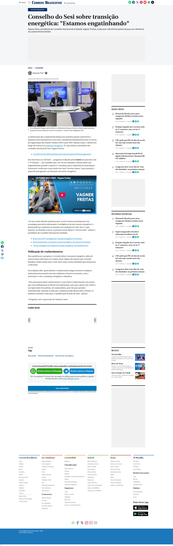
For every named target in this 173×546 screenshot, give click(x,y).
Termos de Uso (23, 501)
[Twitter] (137, 3)
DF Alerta (136, 461)
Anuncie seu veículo (116, 464)
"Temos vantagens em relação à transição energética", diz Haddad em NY (60, 245)
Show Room (91, 477)
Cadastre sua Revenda (116, 485)
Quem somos (22, 496)
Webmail (67, 461)
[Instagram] (141, 3)
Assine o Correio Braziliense (72, 505)
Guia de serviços (92, 474)
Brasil (20, 469)
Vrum (113, 458)
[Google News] (148, 3)
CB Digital (67, 497)
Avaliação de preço (115, 472)
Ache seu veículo (115, 461)
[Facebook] (133, 3)
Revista (135, 479)
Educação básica (46, 461)
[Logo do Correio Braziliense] (47, 3)
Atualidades (136, 482)
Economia (39, 68)
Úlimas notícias (92, 472)
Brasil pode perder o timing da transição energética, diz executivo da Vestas (62, 242)
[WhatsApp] (129, 3)
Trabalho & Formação (48, 466)
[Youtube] (144, 3)
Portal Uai (136, 494)
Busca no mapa (92, 466)
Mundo (21, 474)
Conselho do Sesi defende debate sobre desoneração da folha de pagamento (62, 154)
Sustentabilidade (46, 356)
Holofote (21, 488)
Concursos (47, 494)
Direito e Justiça (69, 494)
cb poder (32, 356)
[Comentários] (2, 259)
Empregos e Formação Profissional (74, 476)
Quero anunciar (69, 468)
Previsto (44, 500)
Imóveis (67, 471)
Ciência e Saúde (23, 482)
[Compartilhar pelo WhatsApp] (138, 122)
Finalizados (45, 508)
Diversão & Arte (23, 477)
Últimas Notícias (46, 474)
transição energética (54, 146)
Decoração (91, 480)
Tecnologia (22, 490)
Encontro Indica (137, 484)
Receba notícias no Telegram (81, 371)
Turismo (21, 493)
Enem (43, 472)
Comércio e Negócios (71, 484)
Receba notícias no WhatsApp (49, 371)
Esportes (21, 480)
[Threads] (152, 3)
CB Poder (136, 466)
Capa (20, 461)
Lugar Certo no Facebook (95, 485)
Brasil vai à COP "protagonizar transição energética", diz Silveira (57, 239)
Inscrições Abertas (47, 506)
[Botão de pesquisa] (28, 2)
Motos (112, 477)
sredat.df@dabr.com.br (71, 379)
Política (21, 466)
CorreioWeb (70, 458)
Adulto (66, 479)
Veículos (67, 474)
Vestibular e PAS (46, 480)
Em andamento (46, 503)
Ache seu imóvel (92, 461)
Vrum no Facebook (115, 480)
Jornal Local (136, 464)
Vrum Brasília (137, 469)
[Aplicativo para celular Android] (140, 514)
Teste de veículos (115, 469)
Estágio (44, 469)
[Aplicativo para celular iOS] (140, 508)
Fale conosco (45, 490)
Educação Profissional (48, 485)
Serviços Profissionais (71, 482)
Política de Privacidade (25, 499)
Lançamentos (91, 469)
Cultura (44, 477)
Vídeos (112, 474)
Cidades (21, 464)
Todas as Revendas (115, 482)
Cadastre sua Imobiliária (94, 490)
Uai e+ (135, 497)
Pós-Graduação (46, 488)
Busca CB (67, 499)
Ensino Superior (46, 464)
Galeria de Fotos (92, 482)
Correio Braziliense (28, 458)
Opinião (21, 485)
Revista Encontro (141, 473)
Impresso (69, 488)
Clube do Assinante (70, 502)
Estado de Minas (138, 492)
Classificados (71, 465)
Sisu (43, 482)
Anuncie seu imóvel (93, 464)
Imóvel (91, 458)
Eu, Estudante (48, 458)
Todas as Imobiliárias (93, 488)
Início (30, 68)
